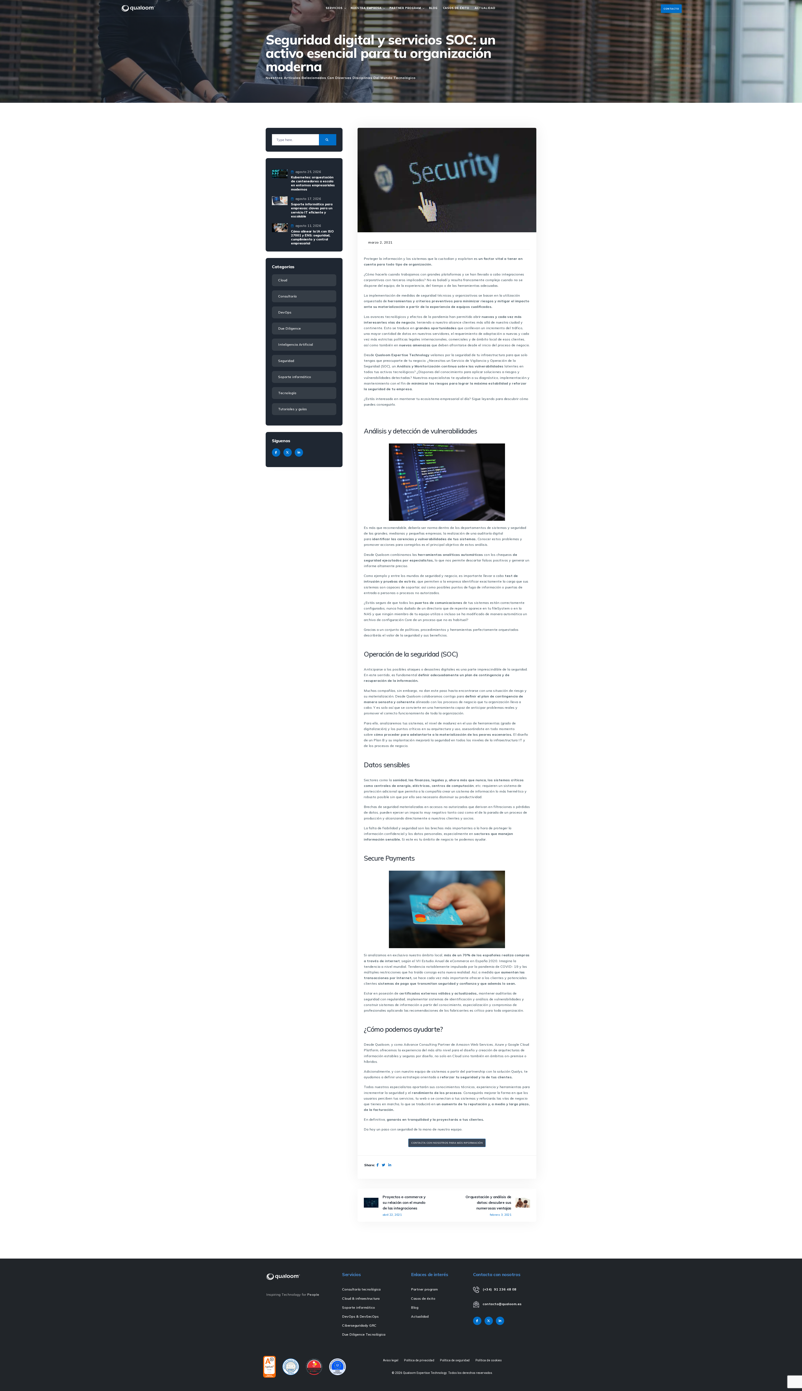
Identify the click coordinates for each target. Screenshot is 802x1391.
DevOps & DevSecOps (360, 1316)
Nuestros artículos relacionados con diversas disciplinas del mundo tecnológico (341, 78)
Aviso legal (390, 1360)
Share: (369, 1165)
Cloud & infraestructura (361, 1298)
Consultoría (287, 296)
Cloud (282, 280)
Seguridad (286, 361)
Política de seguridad (455, 1360)
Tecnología (287, 393)
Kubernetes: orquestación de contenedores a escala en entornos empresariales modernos (313, 183)
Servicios (334, 8)
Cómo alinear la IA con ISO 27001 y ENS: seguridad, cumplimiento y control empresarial (312, 237)
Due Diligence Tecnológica (364, 1334)
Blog (433, 8)
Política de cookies (489, 1360)
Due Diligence (289, 328)
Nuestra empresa (366, 8)
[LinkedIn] (389, 1165)
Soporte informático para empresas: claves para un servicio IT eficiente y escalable (311, 210)
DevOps (284, 312)
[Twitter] (383, 1165)
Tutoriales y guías (292, 409)
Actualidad (485, 8)
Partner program (405, 8)
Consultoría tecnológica (361, 1289)
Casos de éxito (423, 1298)
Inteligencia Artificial (295, 344)
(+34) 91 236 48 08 (499, 1289)
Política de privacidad (419, 1360)
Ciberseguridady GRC (359, 1325)
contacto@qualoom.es (502, 1304)
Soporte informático (294, 377)
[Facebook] (378, 1165)
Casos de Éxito (456, 8)
